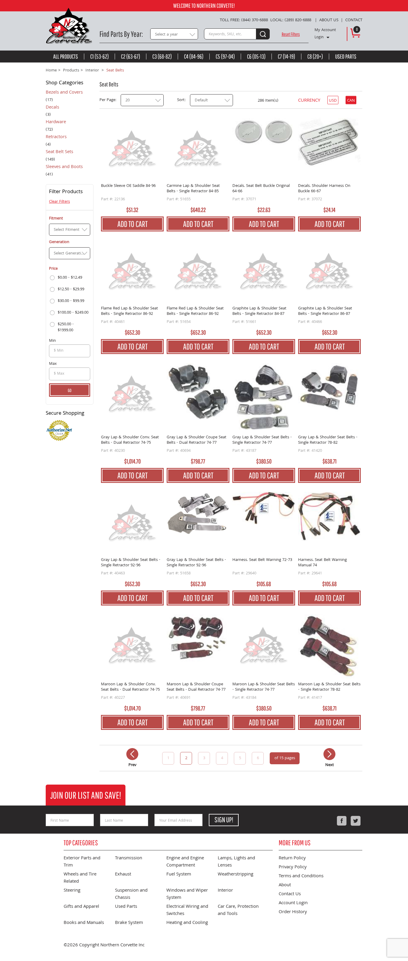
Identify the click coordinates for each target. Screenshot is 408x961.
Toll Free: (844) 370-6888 (244, 20)
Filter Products (66, 192)
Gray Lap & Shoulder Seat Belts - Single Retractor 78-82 (328, 440)
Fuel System (178, 874)
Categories (64, 83)
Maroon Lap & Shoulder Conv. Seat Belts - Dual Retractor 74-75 (130, 687)
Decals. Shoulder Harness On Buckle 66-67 (324, 189)
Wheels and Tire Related (80, 878)
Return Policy (292, 858)
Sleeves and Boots (64, 167)
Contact (353, 20)
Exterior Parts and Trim (82, 862)
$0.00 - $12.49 (70, 277)
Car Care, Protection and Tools (238, 910)
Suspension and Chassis (131, 894)
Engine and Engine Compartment (185, 862)
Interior (225, 891)
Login (319, 37)
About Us (328, 20)
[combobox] (174, 33)
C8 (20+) (315, 57)
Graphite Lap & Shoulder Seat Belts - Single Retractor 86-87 (325, 311)
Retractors (56, 137)
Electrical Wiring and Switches (187, 910)
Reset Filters (291, 34)
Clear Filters (59, 202)
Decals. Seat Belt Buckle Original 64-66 (261, 189)
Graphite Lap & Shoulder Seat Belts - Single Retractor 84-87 (259, 311)
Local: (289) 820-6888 (290, 20)
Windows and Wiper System (187, 894)
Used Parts (345, 57)
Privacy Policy (293, 867)
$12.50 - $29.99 (71, 289)
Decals (52, 108)
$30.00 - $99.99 (71, 301)
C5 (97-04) (225, 57)
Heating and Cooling (187, 923)
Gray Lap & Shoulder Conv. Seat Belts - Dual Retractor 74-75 (130, 440)
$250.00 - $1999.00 (66, 327)
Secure (65, 414)
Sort (181, 100)
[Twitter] (355, 821)
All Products (65, 57)
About (285, 885)
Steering (72, 891)
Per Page (107, 100)
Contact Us (290, 894)
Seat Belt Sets (59, 152)
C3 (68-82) (162, 57)
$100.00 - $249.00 (73, 312)
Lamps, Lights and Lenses (236, 862)
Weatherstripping (235, 874)
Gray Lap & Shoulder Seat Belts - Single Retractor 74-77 (262, 440)
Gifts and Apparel (81, 907)
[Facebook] (342, 821)
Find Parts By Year (120, 33)
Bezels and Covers (64, 93)
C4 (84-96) (193, 57)
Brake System (129, 923)
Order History (293, 912)
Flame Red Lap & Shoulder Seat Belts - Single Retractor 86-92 (129, 311)
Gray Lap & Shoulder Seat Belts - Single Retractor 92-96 (130, 563)
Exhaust (123, 874)
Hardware (56, 122)
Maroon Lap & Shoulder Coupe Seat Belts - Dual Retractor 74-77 (196, 687)
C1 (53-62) (99, 57)
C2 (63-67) (130, 57)
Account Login (293, 903)
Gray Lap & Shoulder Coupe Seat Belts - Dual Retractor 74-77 (196, 440)
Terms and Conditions (301, 876)
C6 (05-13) (256, 57)
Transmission (128, 858)
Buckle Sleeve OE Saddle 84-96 (128, 186)
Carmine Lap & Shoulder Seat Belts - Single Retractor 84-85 (193, 189)
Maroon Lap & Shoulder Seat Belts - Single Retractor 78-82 (329, 687)
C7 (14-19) (286, 57)
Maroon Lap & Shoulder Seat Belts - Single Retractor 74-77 (263, 687)
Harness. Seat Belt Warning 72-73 (262, 560)
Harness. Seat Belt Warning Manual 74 (322, 563)
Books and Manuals (84, 923)
